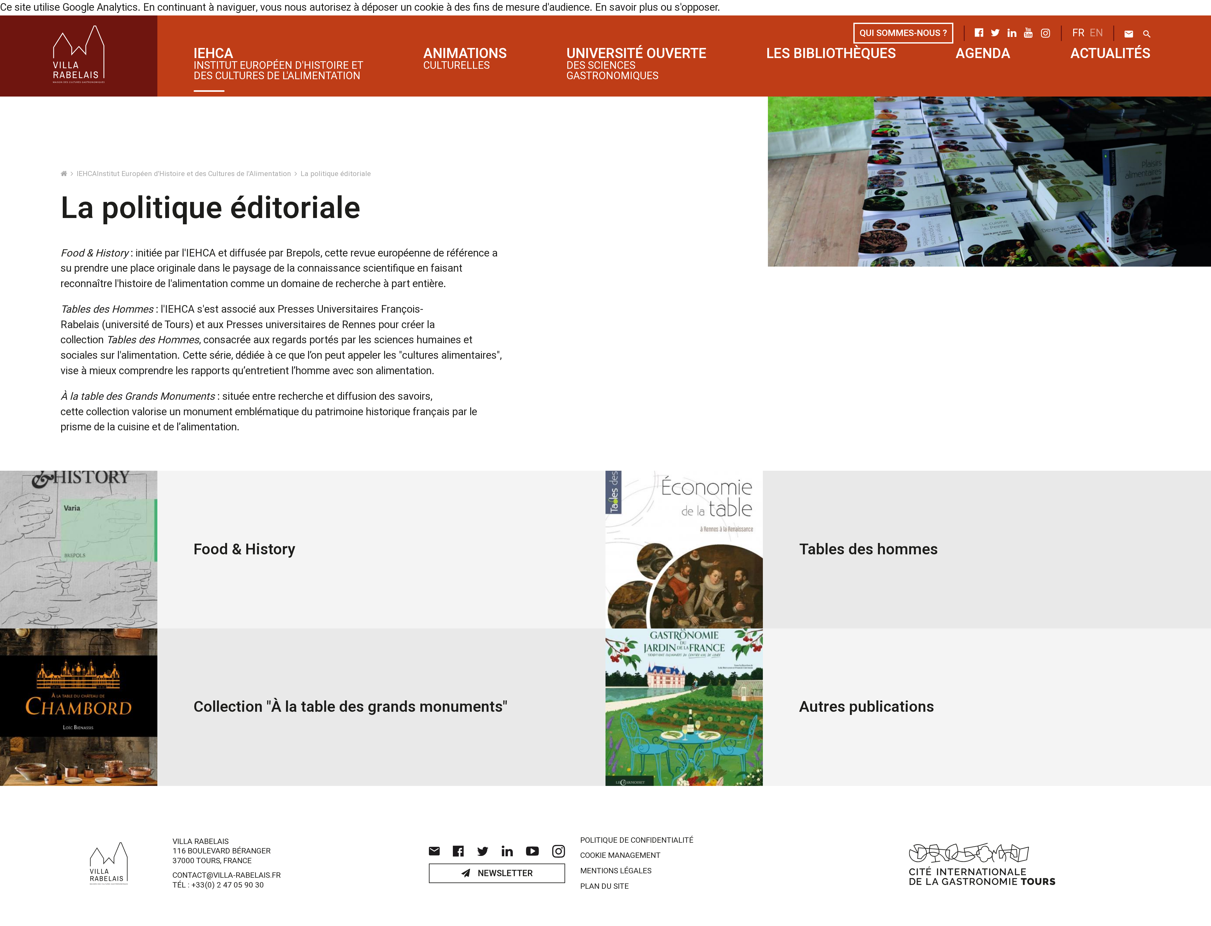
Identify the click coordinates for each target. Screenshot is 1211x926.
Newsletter (504, 873)
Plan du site (604, 887)
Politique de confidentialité (636, 840)
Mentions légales (616, 871)
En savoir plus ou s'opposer (656, 7)
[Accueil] (65, 173)
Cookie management (620, 856)
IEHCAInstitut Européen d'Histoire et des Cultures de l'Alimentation (185, 173)
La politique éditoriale (336, 173)
